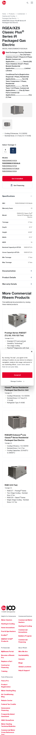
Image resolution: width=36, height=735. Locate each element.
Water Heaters (6, 620)
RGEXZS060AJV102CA (9, 171)
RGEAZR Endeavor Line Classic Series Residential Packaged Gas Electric (16, 437)
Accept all (17, 375)
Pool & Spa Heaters (8, 631)
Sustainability (23, 655)
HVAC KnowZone (7, 720)
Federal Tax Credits (8, 704)
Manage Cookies (16, 381)
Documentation (9, 271)
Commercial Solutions (25, 616)
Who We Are (23, 651)
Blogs (20, 663)
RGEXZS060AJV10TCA (9, 166)
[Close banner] (31, 351)
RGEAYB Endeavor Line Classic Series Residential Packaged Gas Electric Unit (17, 387)
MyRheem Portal (7, 651)
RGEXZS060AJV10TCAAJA (10, 168)
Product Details (9, 277)
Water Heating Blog (8, 691)
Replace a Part (6, 661)
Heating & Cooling (8, 624)
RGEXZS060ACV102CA (9, 160)
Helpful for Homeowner (8, 616)
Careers (21, 659)
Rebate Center (6, 700)
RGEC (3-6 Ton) (11, 485)
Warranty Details (9, 284)
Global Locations (24, 667)
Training (4, 671)
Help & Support (24, 670)
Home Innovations (8, 628)
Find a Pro (5, 681)
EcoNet (4, 635)
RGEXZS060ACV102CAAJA (11, 163)
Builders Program (25, 636)
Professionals (5, 648)
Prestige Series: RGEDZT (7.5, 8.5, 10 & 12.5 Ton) (15, 334)
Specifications (8, 196)
